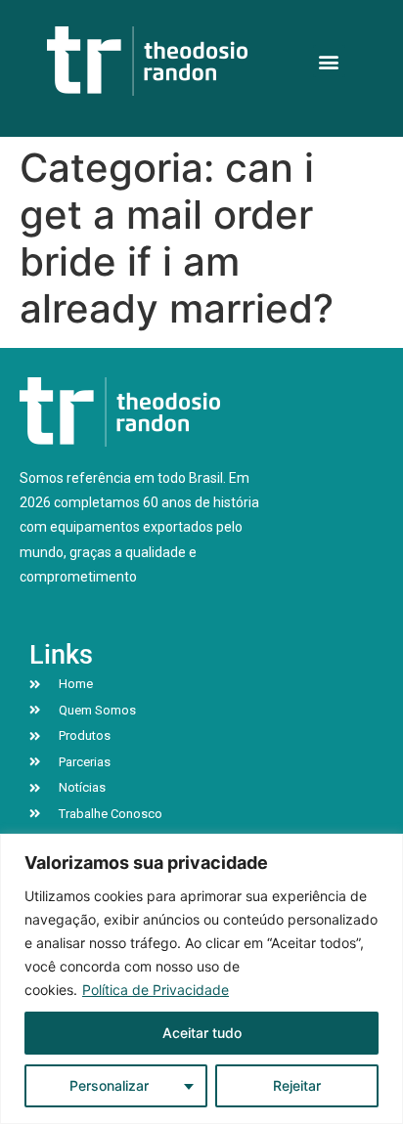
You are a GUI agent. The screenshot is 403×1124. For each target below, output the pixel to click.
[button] (329, 61)
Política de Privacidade (155, 989)
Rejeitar (297, 1085)
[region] (201, 979)
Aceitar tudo (202, 1032)
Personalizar (109, 1085)
